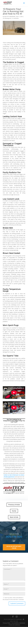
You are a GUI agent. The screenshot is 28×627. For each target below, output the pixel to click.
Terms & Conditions (14, 625)
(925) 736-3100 (14, 536)
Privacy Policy (6, 623)
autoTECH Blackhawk (9, 16)
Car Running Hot (7, 18)
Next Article (14, 517)
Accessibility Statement (18, 623)
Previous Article (14, 505)
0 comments (15, 18)
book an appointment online (14, 547)
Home (14, 511)
